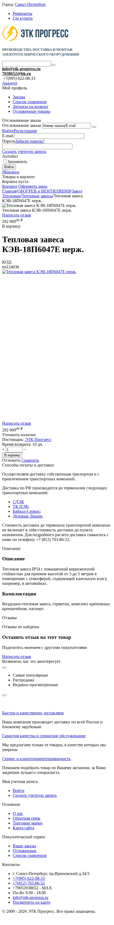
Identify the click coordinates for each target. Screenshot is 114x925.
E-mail (7, 136)
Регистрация (25, 130)
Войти (8, 130)
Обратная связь (26, 818)
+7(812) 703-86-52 (29, 883)
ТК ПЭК (20, 506)
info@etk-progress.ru (21, 68)
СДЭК (18, 501)
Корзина (9, 186)
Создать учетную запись (24, 151)
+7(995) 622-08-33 (29, 878)
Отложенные (24, 850)
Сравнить (30, 460)
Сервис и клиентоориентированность (36, 758)
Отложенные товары (31, 111)
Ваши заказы (24, 846)
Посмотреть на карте (31, 902)
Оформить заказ (32, 186)
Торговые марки (27, 823)
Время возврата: (16, 444)
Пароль (8, 141)
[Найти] (53, 65)
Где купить (23, 18)
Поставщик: (13, 439)
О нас (18, 813)
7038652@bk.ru (16, 73)
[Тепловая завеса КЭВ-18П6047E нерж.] (39, 271)
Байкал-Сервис (26, 511)
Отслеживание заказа (21, 125)
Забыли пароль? (29, 141)
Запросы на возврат (30, 106)
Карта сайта (23, 828)
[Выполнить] (94, 127)
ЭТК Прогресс (38, 439)
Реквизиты (22, 13)
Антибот (10, 156)
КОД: (7, 262)
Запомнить (17, 161)
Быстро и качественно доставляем (33, 713)
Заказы (19, 97)
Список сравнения (29, 101)
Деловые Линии (27, 516)
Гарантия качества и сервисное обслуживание (44, 736)
